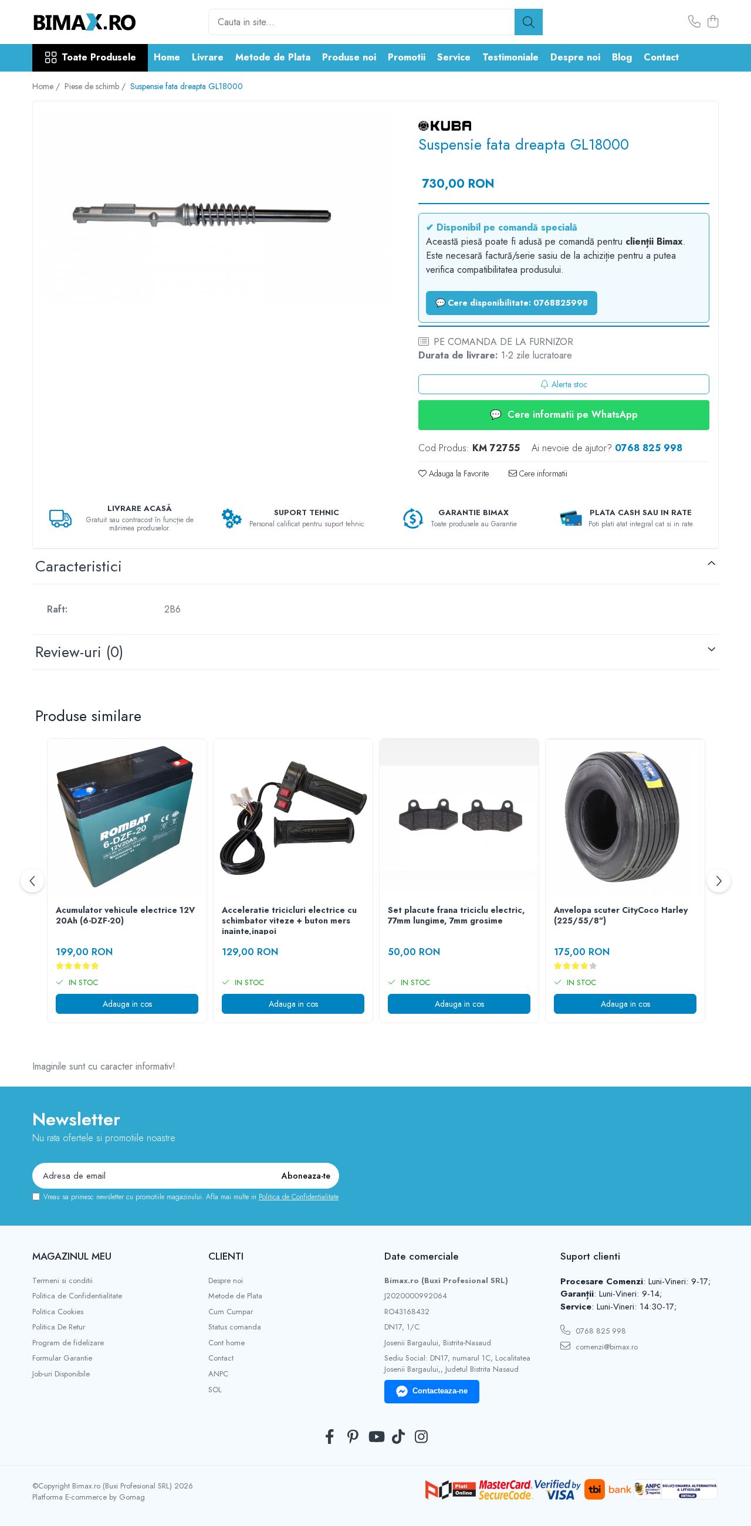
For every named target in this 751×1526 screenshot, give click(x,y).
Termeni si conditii (62, 1280)
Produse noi (349, 57)
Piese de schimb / (96, 86)
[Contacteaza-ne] (694, 22)
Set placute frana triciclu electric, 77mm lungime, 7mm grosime (456, 915)
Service (454, 57)
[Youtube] (376, 1437)
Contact (661, 57)
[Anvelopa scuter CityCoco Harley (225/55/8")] (625, 818)
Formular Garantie (62, 1358)
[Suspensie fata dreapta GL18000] (215, 207)
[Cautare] (529, 22)
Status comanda (234, 1327)
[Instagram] (421, 1437)
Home (167, 57)
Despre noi (575, 57)
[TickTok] (398, 1437)
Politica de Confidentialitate (299, 1197)
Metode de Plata (272, 57)
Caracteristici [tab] (78, 566)
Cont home (226, 1343)
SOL (215, 1390)
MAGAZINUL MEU (71, 1256)
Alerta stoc (569, 384)
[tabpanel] (215, 207)
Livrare (208, 57)
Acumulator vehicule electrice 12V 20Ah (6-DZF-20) (125, 915)
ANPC (218, 1374)
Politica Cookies (57, 1312)
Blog (622, 57)
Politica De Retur (58, 1327)
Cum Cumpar (230, 1312)
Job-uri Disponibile (61, 1374)
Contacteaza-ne (440, 1390)
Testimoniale (510, 57)
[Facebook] (330, 1437)
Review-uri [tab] (79, 652)
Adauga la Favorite (458, 473)
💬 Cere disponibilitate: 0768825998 (511, 303)
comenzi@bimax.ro (605, 1346)
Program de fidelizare (68, 1343)
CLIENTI (225, 1256)
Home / (47, 86)
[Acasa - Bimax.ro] (91, 22)
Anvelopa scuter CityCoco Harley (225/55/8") (621, 915)
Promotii (406, 57)
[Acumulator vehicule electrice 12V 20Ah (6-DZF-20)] (127, 818)
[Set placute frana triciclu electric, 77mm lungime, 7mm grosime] (459, 818)
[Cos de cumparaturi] (712, 22)
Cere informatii (542, 473)
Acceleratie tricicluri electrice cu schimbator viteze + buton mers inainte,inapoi (289, 920)
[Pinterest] (353, 1437)
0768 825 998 (599, 1330)
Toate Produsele (99, 57)
